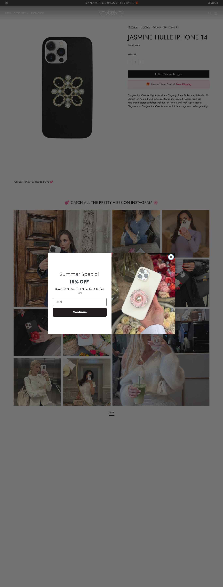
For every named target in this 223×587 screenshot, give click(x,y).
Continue (80, 312)
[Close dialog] (171, 257)
